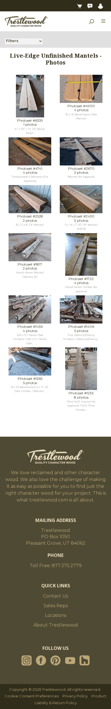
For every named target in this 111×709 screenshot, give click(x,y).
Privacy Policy (75, 696)
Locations (55, 615)
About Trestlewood (55, 625)
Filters (12, 40)
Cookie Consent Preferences (32, 696)
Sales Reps (56, 605)
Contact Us (55, 596)
